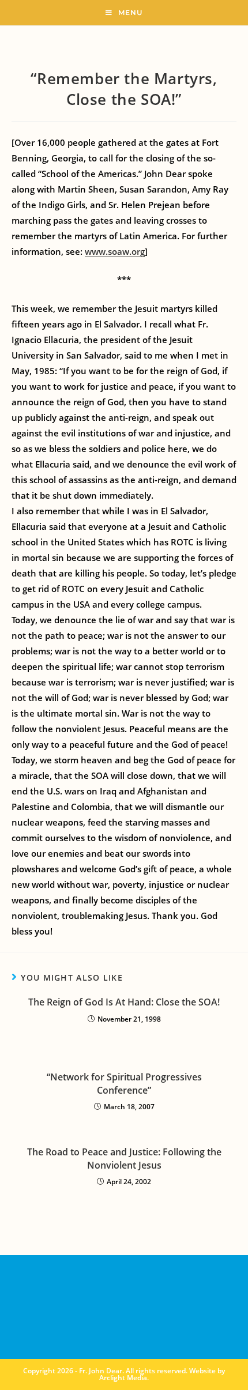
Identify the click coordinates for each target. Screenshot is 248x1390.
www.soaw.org (115, 251)
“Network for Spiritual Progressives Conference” (124, 1083)
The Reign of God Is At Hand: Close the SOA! (124, 1002)
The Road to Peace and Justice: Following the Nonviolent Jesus (124, 1158)
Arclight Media (123, 1378)
